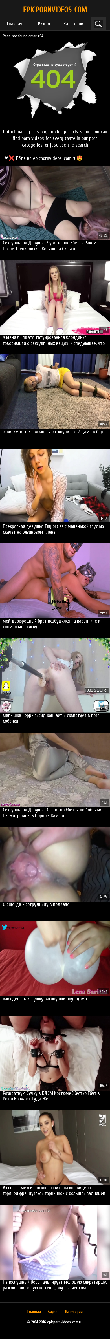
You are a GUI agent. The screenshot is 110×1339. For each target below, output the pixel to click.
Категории (73, 24)
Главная (14, 24)
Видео (44, 24)
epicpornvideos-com (55, 9)
